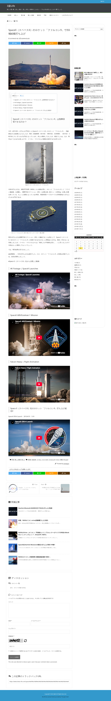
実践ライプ (78, 270)
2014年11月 (78, 229)
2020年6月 (78, 192)
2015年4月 (78, 217)
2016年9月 (78, 209)
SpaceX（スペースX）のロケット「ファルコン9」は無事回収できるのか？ (34, 100)
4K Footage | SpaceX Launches (22, 102)
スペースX (45, 459)
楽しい (23, 459)
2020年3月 (78, 200)
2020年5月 (78, 195)
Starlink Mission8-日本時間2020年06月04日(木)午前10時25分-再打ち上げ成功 (93, 85)
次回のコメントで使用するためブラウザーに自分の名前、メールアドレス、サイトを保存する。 (36, 651)
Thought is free (65, 696)
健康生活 (77, 265)
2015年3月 (78, 219)
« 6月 (75, 251)
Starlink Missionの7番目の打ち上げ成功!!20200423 (93, 120)
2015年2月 (78, 221)
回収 (61, 459)
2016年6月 (78, 212)
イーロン (39, 459)
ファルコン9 (51, 459)
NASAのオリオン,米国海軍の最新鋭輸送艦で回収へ (34, 557)
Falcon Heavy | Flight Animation (23, 108)
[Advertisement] (89, 51)
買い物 (77, 277)
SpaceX (34, 459)
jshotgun (66, 463)
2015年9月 (78, 214)
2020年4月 (78, 197)
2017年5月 (78, 202)
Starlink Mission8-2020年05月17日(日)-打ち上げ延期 (35, 508)
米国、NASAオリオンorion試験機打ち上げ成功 (33, 520)
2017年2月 (78, 207)
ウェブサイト (12, 628)
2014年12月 (78, 226)
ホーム (10, 21)
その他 (77, 262)
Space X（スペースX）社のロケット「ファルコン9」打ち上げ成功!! (32, 110)
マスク (58, 459)
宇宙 (16, 21)
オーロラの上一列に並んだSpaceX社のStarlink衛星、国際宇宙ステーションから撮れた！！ (94, 132)
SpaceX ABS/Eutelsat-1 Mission (22, 105)
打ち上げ (65, 459)
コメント (10, 602)
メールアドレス (35, 621)
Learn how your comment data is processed (44, 662)
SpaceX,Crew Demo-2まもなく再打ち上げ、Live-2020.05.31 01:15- (93, 97)
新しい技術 (18, 459)
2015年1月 (78, 224)
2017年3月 (78, 204)
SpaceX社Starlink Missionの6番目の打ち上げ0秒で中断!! (36, 545)
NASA (29, 459)
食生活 (77, 279)
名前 (10, 621)
